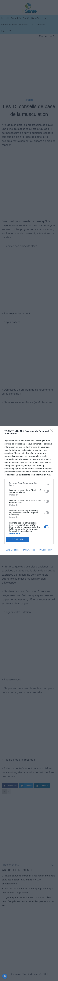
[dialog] (29, 490)
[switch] (46, 491)
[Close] (52, 431)
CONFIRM (17, 539)
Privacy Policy (45, 550)
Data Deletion (12, 550)
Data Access (29, 550)
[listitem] (29, 484)
